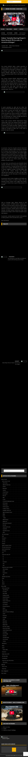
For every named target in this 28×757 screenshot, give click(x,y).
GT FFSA (3, 539)
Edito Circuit (4, 666)
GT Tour (3, 541)
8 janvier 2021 (5, 45)
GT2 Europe (5, 503)
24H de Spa (5, 483)
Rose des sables (6, 626)
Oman (4, 613)
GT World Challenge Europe (8, 501)
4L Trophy (5, 591)
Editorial (3, 664)
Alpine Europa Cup (6, 484)
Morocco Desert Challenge (8, 611)
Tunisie (4, 641)
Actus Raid (9, 33)
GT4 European (6, 506)
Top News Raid (6, 637)
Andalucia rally (6, 595)
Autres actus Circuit (6, 481)
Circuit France (5, 492)
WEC (4, 574)
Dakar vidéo (5, 649)
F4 (3, 560)
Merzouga (5, 610)
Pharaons (5, 615)
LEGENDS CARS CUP (7, 510)
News (4, 516)
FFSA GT (4, 495)
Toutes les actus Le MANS (7, 567)
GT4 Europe (5, 504)
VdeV (3, 578)
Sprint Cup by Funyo (6, 549)
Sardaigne (5, 632)
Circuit (15, 29)
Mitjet (4, 514)
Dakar (3, 647)
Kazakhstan (5, 602)
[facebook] (14, 750)
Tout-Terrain (5, 639)
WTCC (3, 582)
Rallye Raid (9, 29)
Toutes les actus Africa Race (8, 660)
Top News (5, 635)
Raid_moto (5, 622)
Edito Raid (4, 668)
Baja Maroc (4, 643)
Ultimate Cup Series (6, 576)
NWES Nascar (5, 519)
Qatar (4, 619)
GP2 (3, 563)
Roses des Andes (6, 628)
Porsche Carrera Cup (6, 547)
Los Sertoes (5, 604)
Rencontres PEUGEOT (7, 523)
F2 (3, 556)
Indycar (3, 543)
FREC (4, 497)
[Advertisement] (14, 241)
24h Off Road (5, 589)
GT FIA (4, 499)
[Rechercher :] (14, 1)
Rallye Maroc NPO (5, 654)
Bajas (3, 645)
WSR (4, 532)
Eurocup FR (5, 494)
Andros (4, 486)
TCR (3, 552)
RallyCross (5, 521)
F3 (3, 558)
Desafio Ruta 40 (6, 597)
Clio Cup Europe (5, 534)
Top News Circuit (6, 530)
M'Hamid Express (6, 606)
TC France (4, 550)
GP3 (3, 565)
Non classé (3, 673)
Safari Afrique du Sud (7, 630)
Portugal (4, 617)
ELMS (4, 571)
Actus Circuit (4, 479)
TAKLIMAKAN (4, 658)
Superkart (5, 528)
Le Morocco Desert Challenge (9, 730)
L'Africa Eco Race (6, 727)
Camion (4, 490)
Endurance (5, 572)
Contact (21, 29)
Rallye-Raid (5, 624)
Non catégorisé (4, 671)
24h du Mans (5, 569)
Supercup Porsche (6, 527)
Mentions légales (5, 738)
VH (2, 580)
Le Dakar (4, 728)
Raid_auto (5, 621)
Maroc (4, 608)
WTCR (3, 584)
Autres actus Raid (5, 588)
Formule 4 (4, 538)
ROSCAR (4, 525)
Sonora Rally (5, 633)
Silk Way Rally (5, 656)
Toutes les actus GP (6, 554)
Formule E (5, 561)
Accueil (2, 29)
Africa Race (5, 662)
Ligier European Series (7, 512)
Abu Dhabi (5, 593)
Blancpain (5, 488)
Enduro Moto (5, 599)
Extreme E (4, 651)
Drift (3, 536)
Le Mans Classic (6, 508)
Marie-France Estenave (14, 45)
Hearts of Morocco (6, 600)
